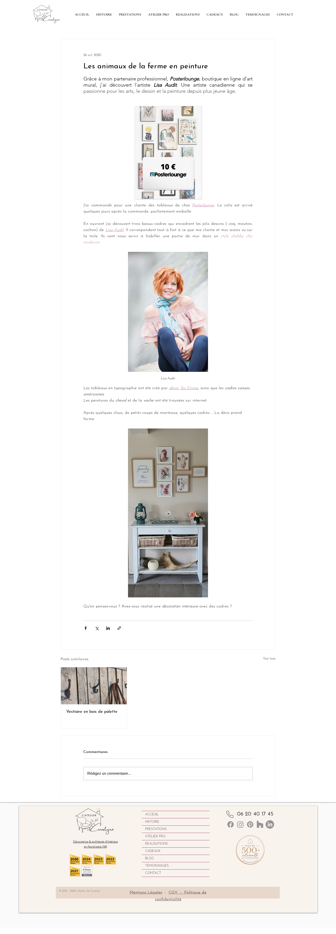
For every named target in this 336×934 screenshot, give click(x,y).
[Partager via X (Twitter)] (97, 628)
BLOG (149, 858)
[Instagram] (240, 824)
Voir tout (269, 658)
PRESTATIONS (156, 829)
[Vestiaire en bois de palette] (94, 685)
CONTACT (153, 873)
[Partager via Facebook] (85, 628)
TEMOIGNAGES (157, 865)
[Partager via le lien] (119, 628)
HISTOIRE (152, 822)
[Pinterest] (250, 824)
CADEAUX (152, 851)
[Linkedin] (230, 824)
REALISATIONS (156, 844)
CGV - (176, 893)
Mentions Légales (146, 893)
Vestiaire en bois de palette (91, 712)
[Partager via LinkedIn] (108, 628)
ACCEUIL (152, 814)
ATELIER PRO (155, 836)
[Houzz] (260, 824)
